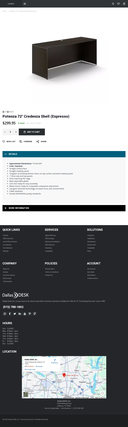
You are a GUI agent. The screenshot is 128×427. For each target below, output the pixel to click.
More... (89, 251)
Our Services (7, 245)
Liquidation (49, 251)
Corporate (90, 235)
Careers (5, 272)
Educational (91, 242)
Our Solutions (7, 248)
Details (13, 154)
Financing (48, 248)
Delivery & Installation (52, 242)
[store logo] (11, 4)
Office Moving (49, 245)
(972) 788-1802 (78, 408)
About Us (6, 269)
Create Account (92, 278)
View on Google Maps (51, 408)
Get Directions (66, 408)
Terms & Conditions (52, 272)
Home (5, 11)
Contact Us (49, 275)
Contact (5, 235)
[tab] (64, 154)
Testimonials (7, 281)
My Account (91, 269)
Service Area (7, 278)
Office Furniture (8, 238)
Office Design (49, 238)
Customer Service (9, 275)
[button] (4, 132)
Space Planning (50, 235)
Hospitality (91, 248)
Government (91, 245)
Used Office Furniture (10, 242)
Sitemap (5, 251)
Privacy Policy (49, 269)
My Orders (90, 272)
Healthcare (91, 238)
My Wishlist (91, 275)
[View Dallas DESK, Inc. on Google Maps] (64, 377)
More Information (19, 208)
